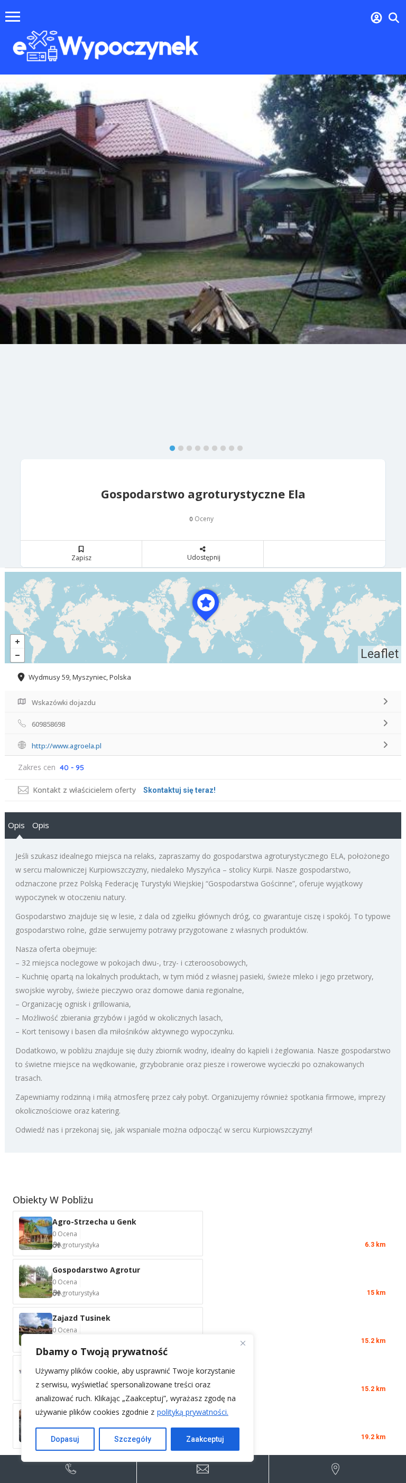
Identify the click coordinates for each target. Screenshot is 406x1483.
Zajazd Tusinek (81, 1318)
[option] (203, 210)
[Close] (242, 1343)
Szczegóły (132, 1439)
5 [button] (203, 446)
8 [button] (229, 446)
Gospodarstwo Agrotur (96, 1270)
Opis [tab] (16, 825)
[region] (137, 1398)
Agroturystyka (78, 1244)
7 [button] (220, 446)
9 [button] (237, 446)
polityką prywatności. (192, 1412)
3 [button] (186, 446)
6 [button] (212, 446)
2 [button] (178, 446)
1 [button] (169, 446)
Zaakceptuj (205, 1439)
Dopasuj (65, 1439)
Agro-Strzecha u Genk (94, 1222)
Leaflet (380, 654)
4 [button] (195, 446)
